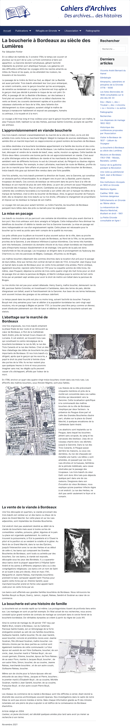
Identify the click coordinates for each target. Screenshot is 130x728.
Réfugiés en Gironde (46, 30)
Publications (21, 30)
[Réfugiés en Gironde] (58, 30)
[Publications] (29, 30)
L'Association (71, 30)
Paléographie (93, 30)
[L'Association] (79, 30)
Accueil (7, 30)
